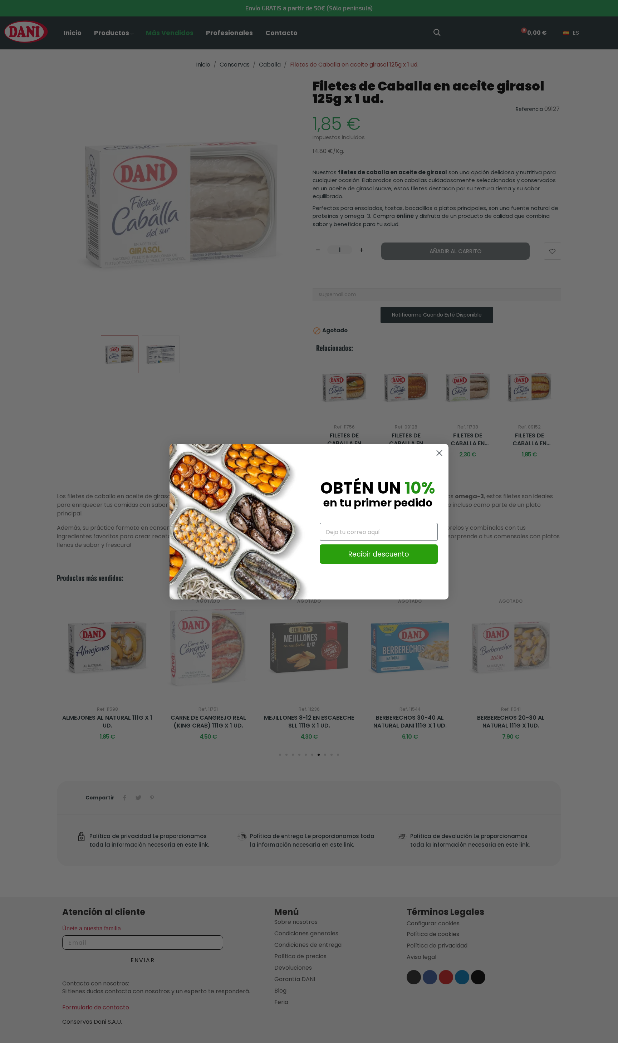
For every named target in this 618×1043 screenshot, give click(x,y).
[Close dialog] (439, 453)
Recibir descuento (378, 554)
